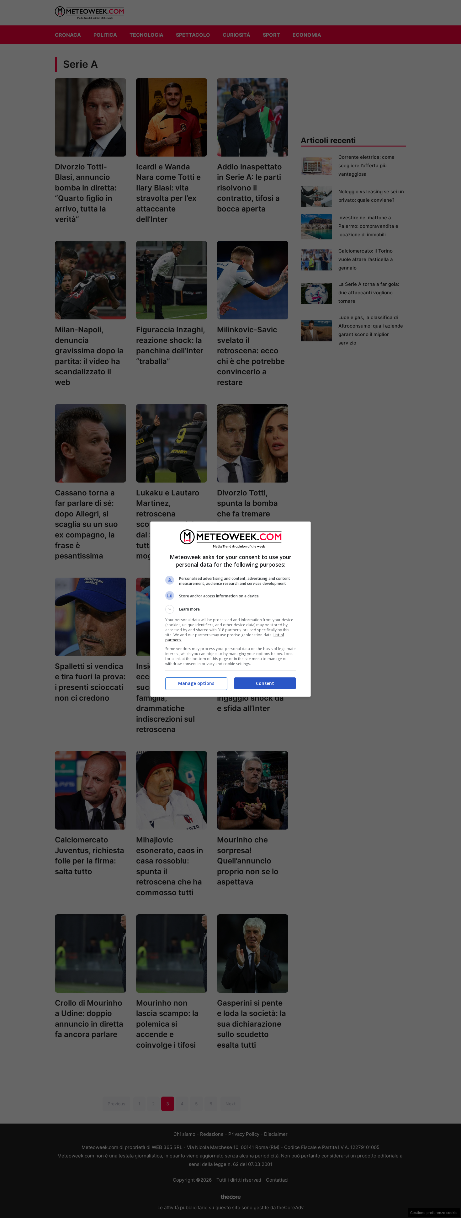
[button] (230, 609)
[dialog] (230, 609)
